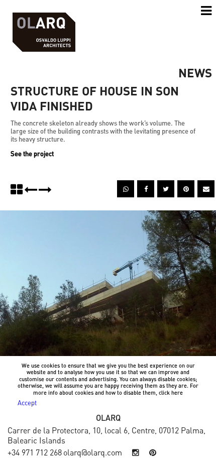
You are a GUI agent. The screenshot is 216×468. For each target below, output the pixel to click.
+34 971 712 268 (35, 452)
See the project (32, 154)
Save (190, 185)
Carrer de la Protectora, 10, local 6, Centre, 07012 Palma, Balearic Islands (106, 435)
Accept (27, 402)
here (177, 392)
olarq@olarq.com (92, 452)
